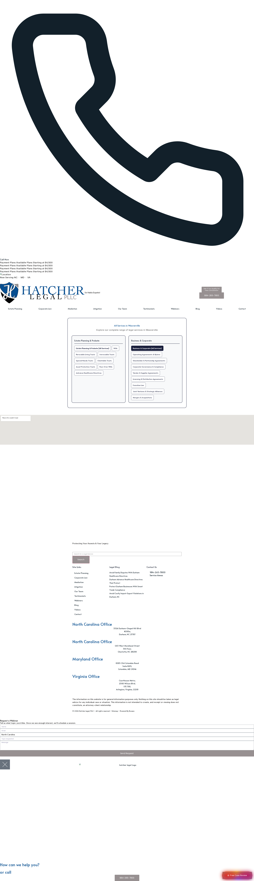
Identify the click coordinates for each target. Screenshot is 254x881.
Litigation (97, 308)
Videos (219, 308)
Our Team (122, 308)
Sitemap (115, 711)
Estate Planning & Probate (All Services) (92, 348)
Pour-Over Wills (106, 367)
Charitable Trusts (104, 360)
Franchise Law (138, 385)
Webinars (175, 308)
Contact (242, 308)
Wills (115, 348)
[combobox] (127, 554)
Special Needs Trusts (84, 360)
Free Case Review (238, 875)
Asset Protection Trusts (85, 367)
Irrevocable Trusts (107, 354)
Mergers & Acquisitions (142, 397)
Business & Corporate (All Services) (147, 348)
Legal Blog (114, 567)
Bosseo (131, 711)
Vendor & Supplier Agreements (145, 373)
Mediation (72, 308)
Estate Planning (15, 308)
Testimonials (149, 308)
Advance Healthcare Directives (89, 373)
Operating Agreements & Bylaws (146, 354)
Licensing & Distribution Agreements (148, 379)
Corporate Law (45, 308)
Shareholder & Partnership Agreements (149, 360)
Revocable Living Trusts (85, 354)
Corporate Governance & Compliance (148, 367)
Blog (198, 308)
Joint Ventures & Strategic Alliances (148, 391)
